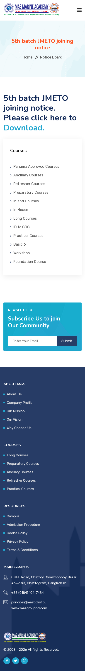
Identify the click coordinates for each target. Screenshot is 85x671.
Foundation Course (29, 261)
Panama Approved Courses (36, 166)
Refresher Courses (29, 184)
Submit (67, 341)
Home (27, 57)
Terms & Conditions (22, 550)
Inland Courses (26, 201)
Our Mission (16, 411)
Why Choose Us (19, 428)
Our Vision (14, 419)
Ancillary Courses (28, 175)
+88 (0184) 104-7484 (27, 593)
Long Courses (25, 218)
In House (20, 210)
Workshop (21, 253)
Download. (23, 127)
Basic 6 (19, 244)
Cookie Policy (17, 533)
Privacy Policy (17, 541)
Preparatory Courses (30, 192)
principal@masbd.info (28, 602)
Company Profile (19, 403)
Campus (13, 516)
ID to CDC (21, 227)
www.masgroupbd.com (29, 608)
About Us (14, 394)
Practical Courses (28, 236)
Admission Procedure (23, 525)
